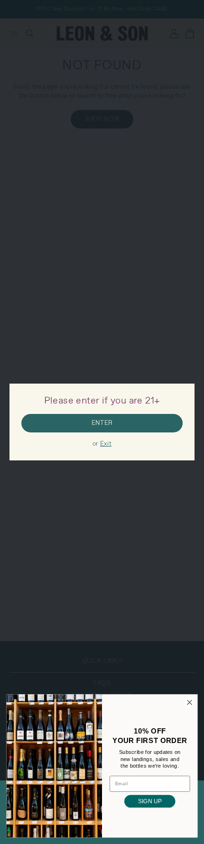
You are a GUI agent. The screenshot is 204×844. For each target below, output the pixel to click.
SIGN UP (150, 801)
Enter (102, 423)
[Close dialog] (189, 702)
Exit (105, 444)
